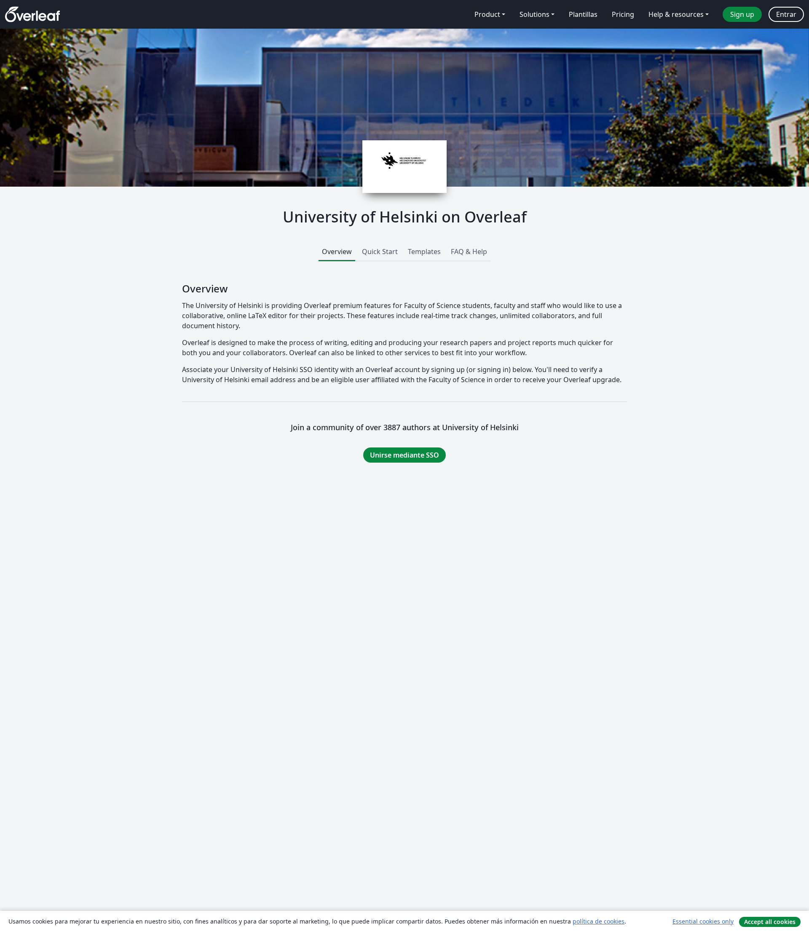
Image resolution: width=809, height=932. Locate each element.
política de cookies (598, 921)
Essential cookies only (703, 921)
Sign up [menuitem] (742, 14)
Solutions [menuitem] (534, 14)
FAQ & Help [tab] (469, 251)
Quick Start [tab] (380, 251)
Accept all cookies (770, 922)
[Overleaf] (32, 14)
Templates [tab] (424, 251)
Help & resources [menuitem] (676, 14)
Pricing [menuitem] (623, 14)
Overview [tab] (337, 251)
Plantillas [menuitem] (583, 14)
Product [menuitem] (487, 14)
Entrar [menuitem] (786, 14)
